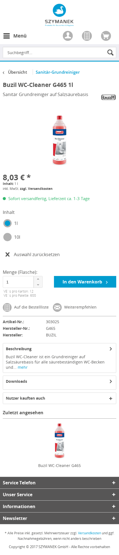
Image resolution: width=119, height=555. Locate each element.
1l (16, 223)
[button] (37, 279)
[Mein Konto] (68, 36)
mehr (22, 367)
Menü (20, 36)
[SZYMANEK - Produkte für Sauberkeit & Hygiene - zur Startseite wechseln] (59, 23)
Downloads (16, 381)
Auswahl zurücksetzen (37, 254)
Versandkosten (89, 533)
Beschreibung (19, 348)
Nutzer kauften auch (25, 398)
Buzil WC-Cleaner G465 (59, 465)
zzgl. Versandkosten (36, 188)
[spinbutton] (22, 282)
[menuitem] (14, 39)
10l (17, 237)
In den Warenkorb (83, 282)
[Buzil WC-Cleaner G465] (59, 440)
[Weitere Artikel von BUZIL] (108, 97)
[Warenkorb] (106, 36)
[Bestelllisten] (87, 36)
